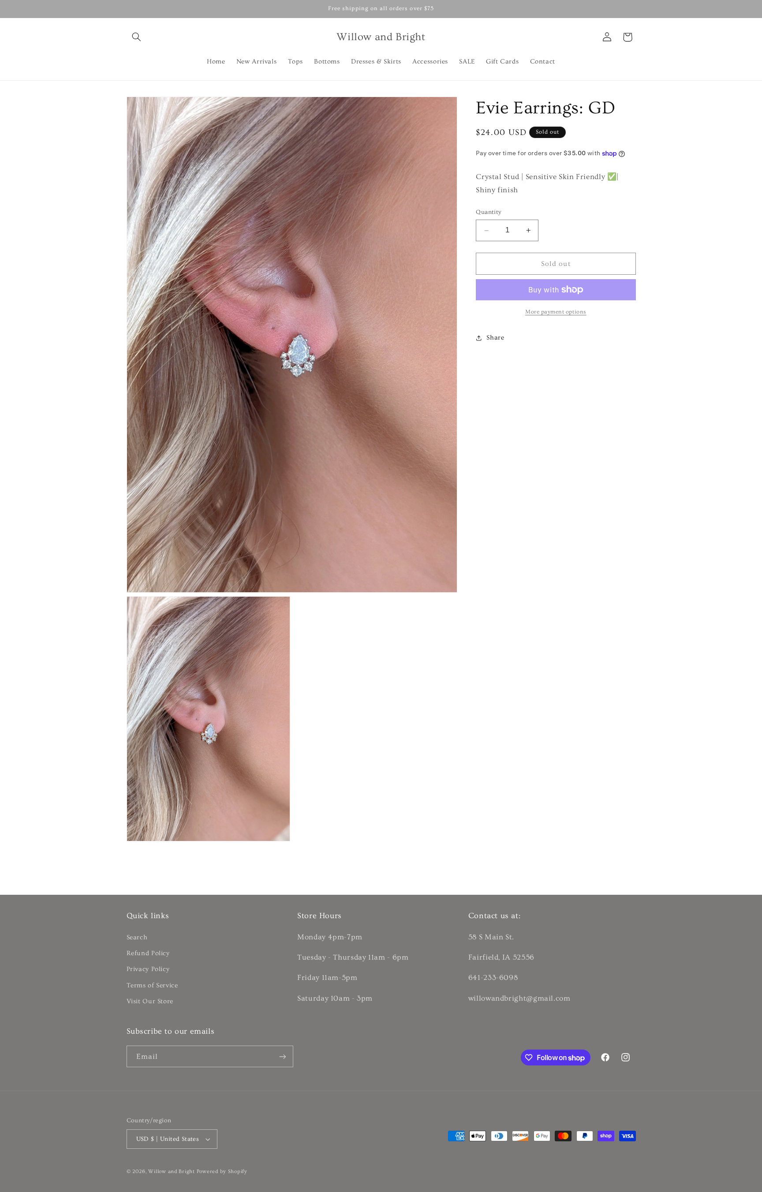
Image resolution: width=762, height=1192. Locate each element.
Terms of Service (152, 985)
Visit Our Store (150, 1001)
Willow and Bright (171, 1171)
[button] (137, 37)
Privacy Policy (148, 969)
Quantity (488, 212)
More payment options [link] (555, 312)
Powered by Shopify (222, 1171)
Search (137, 937)
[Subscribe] (282, 1056)
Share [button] (495, 337)
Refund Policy (148, 953)
